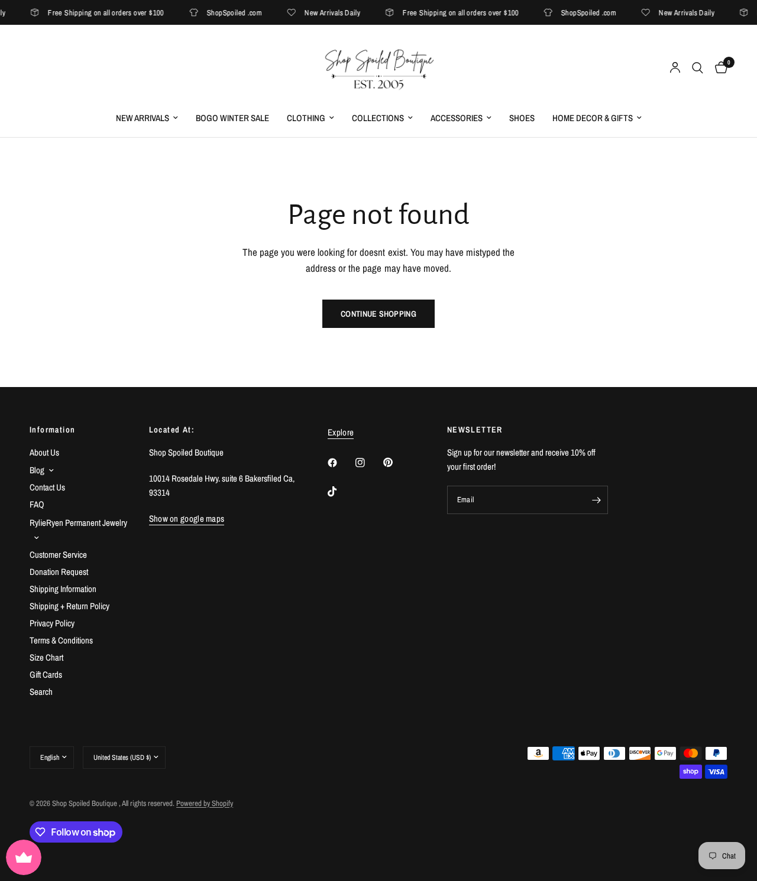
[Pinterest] (396, 462)
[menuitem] (147, 118)
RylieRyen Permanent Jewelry (78, 522)
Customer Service (58, 554)
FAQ (37, 504)
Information (52, 429)
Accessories (457, 118)
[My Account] (675, 68)
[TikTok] (341, 492)
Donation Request (59, 571)
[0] (718, 68)
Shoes (522, 118)
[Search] (697, 68)
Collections (378, 118)
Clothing (306, 118)
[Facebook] (341, 463)
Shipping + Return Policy (69, 606)
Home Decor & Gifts (592, 118)
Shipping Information (63, 589)
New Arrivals (142, 118)
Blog (37, 470)
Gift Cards (46, 674)
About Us (44, 452)
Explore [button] (341, 432)
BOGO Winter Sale (232, 118)
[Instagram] (368, 463)
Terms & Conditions (61, 640)
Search (41, 691)
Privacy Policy (52, 623)
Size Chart (46, 657)
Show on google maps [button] (187, 518)
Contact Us (47, 487)
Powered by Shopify (204, 803)
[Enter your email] (596, 500)
